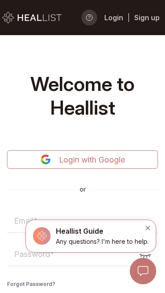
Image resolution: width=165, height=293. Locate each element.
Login (113, 17)
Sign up (147, 17)
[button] (91, 236)
